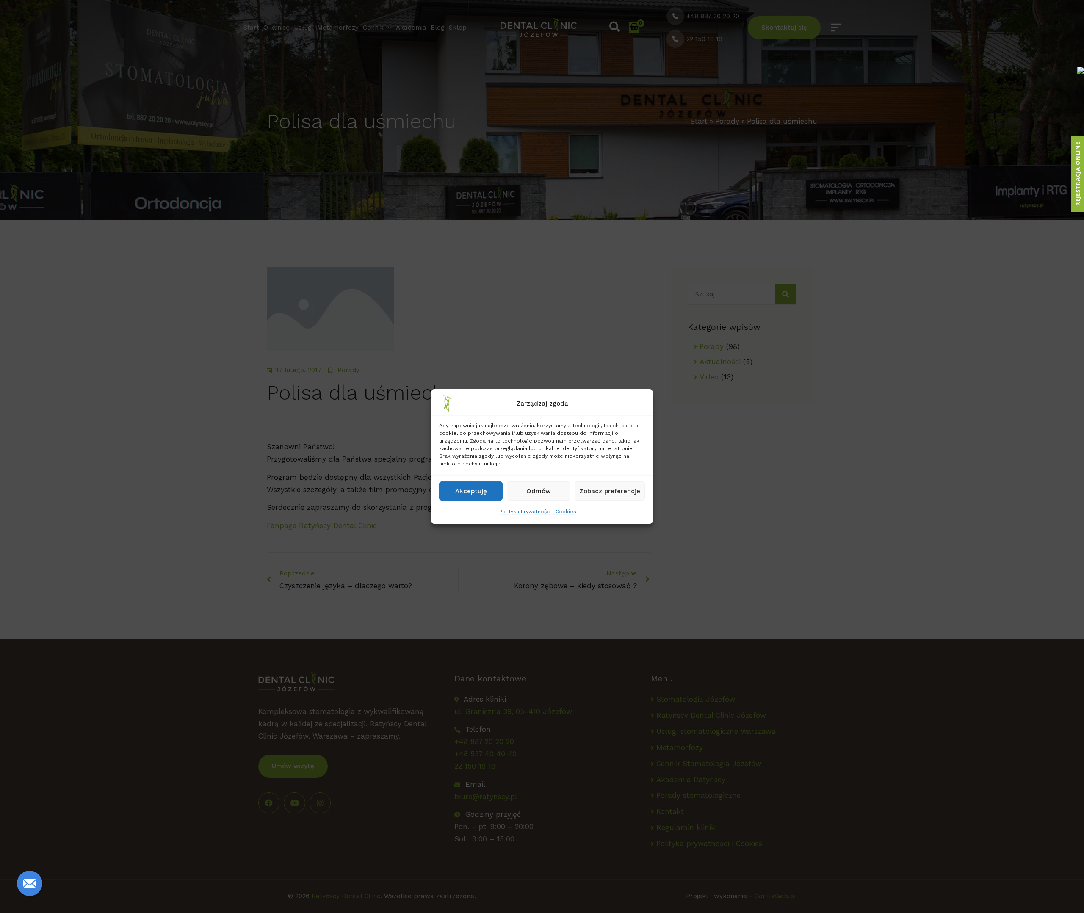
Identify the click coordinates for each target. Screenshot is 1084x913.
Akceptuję (471, 491)
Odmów (538, 491)
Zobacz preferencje (609, 491)
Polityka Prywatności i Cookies (537, 512)
